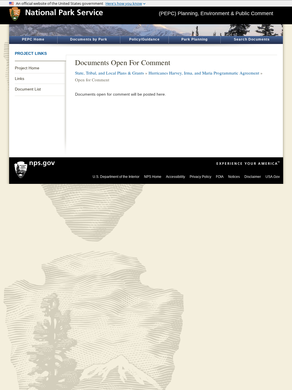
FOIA (220, 177)
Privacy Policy (200, 177)
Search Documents (252, 39)
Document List (28, 89)
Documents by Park (88, 39)
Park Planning (194, 39)
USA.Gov (272, 177)
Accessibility (175, 177)
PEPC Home (33, 39)
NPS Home (152, 177)
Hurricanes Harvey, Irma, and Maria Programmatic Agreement (204, 73)
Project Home (27, 68)
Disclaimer (252, 177)
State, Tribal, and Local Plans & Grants (109, 73)
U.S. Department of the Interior (116, 177)
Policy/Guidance (144, 39)
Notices (234, 177)
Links (19, 78)
